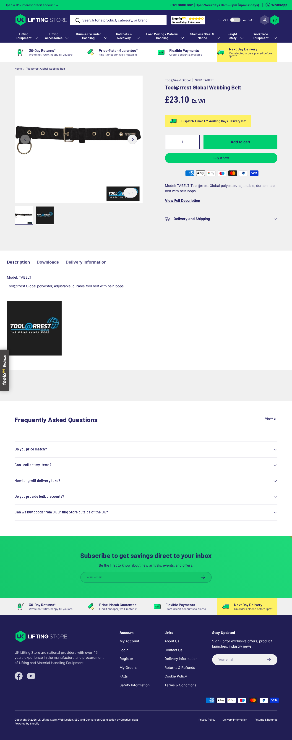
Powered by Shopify (27, 723)
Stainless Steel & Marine (202, 36)
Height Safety (232, 36)
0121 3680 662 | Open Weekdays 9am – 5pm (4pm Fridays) (214, 5)
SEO (77, 719)
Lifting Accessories (54, 36)
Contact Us (173, 650)
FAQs (124, 676)
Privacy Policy (206, 719)
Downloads (48, 262)
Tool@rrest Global (177, 80)
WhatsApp (279, 5)
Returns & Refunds (179, 667)
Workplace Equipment (261, 36)
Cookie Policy (175, 676)
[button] (275, 20)
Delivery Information (86, 262)
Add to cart (240, 142)
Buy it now (221, 158)
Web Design (65, 719)
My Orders (128, 667)
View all (271, 418)
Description (18, 262)
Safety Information (135, 685)
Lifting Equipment (23, 36)
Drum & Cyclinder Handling (88, 36)
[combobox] (118, 20)
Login (124, 650)
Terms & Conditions (180, 685)
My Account (129, 641)
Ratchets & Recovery (124, 36)
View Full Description (182, 200)
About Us (171, 641)
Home (18, 69)
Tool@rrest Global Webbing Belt (45, 69)
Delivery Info (237, 121)
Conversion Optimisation (101, 719)
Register (126, 659)
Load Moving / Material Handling (162, 36)
